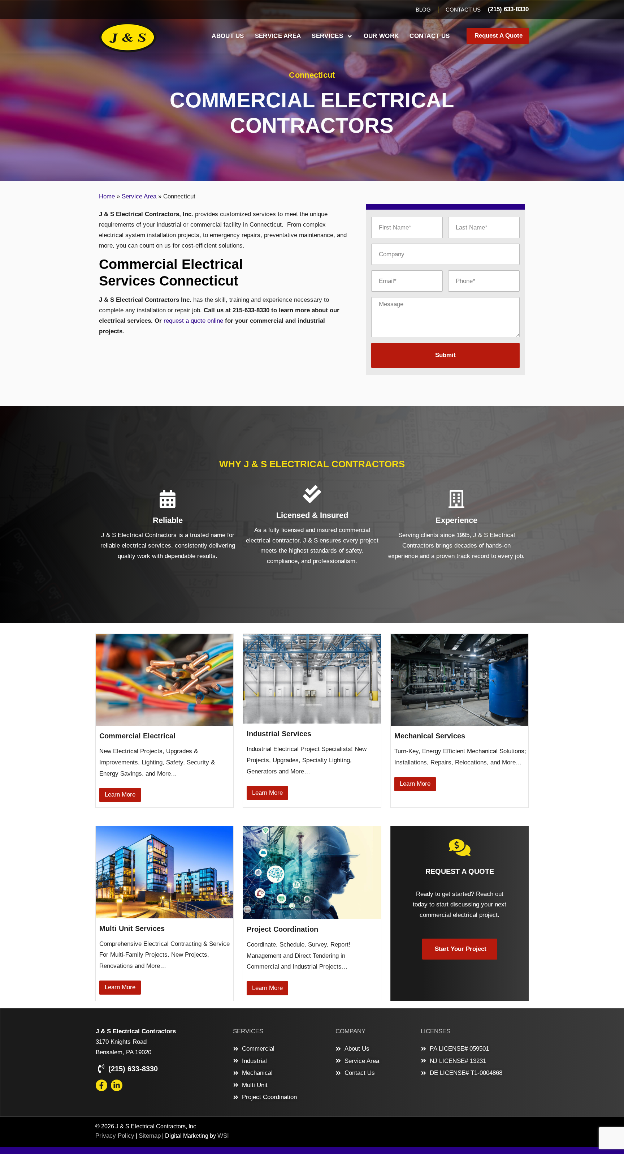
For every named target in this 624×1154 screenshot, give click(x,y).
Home (107, 196)
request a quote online (193, 320)
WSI (223, 1135)
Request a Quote (459, 871)
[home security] (460, 847)
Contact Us (463, 10)
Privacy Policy (114, 1135)
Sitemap (150, 1135)
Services (327, 36)
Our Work (381, 36)
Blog (423, 10)
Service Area (278, 36)
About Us (228, 36)
